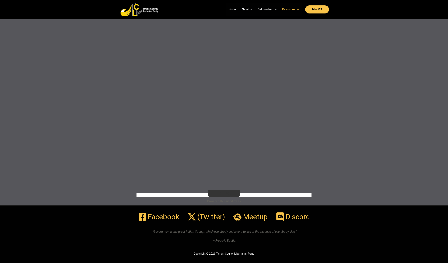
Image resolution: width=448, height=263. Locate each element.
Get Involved (265, 9)
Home (232, 9)
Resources (288, 9)
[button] (250, 9)
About (245, 9)
